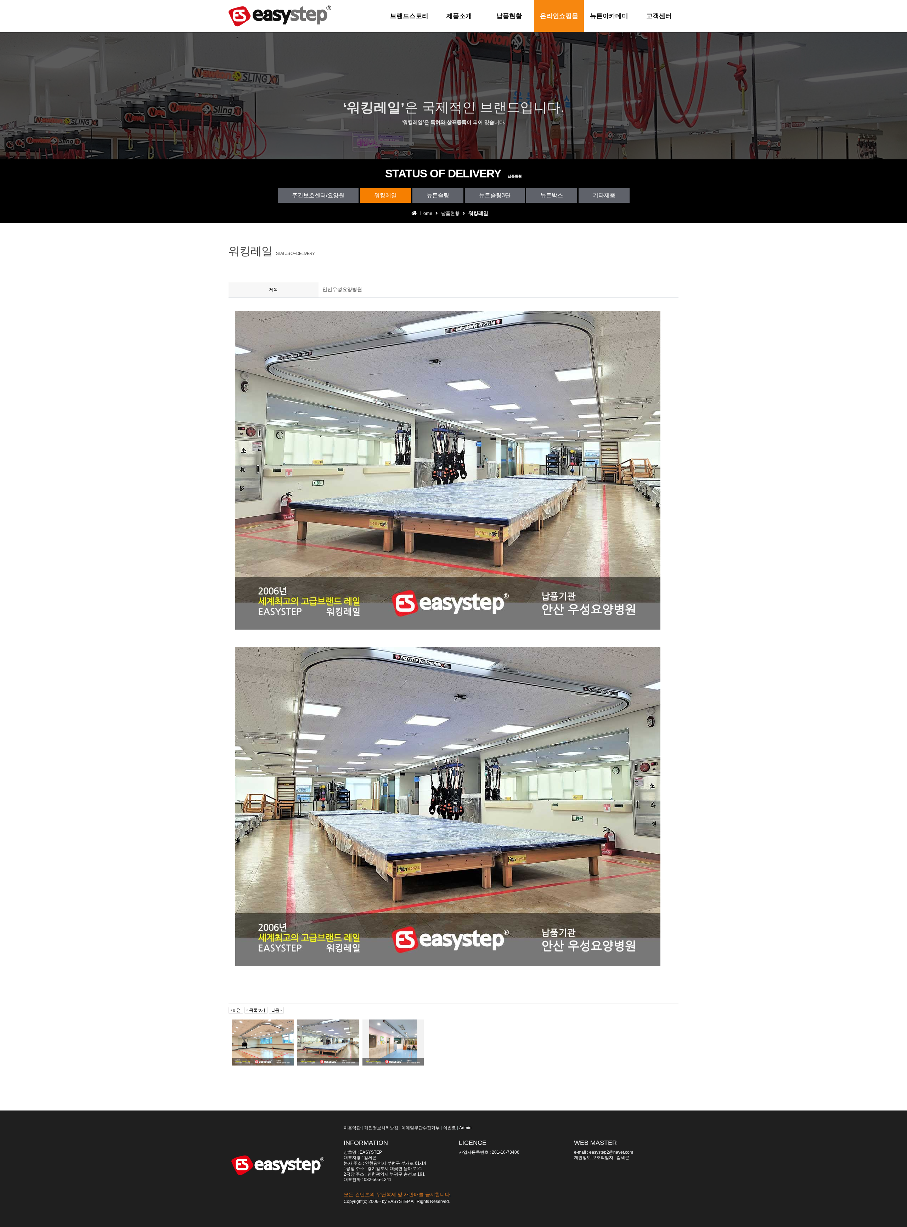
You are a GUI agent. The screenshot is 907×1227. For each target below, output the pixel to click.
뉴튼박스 (551, 195)
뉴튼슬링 (438, 195)
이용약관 (352, 1127)
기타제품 (604, 195)
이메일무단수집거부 (420, 1127)
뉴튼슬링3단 (495, 195)
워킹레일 (385, 195)
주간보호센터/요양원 (318, 195)
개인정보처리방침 (381, 1127)
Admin (465, 1127)
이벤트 (449, 1127)
